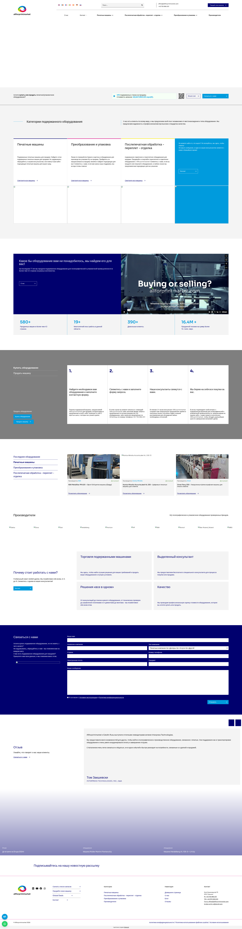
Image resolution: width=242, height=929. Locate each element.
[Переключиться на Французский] (66, 5)
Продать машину (22, 422)
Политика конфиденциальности (111, 697)
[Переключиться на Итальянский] (70, 5)
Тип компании (154, 644)
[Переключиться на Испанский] (73, 5)
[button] (231, 723)
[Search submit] (142, 5)
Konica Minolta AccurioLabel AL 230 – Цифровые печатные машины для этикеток (145, 485)
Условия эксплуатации (88, 697)
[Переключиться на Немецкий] (77, 5)
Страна (70, 652)
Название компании (75, 644)
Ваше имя (71, 636)
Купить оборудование (22, 417)
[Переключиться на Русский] (80, 5)
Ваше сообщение (74, 668)
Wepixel (126, 927)
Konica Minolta (137, 481)
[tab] (35, 368)
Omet (189, 481)
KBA (79, 481)
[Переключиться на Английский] (59, 5)
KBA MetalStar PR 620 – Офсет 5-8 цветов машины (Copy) (90, 485)
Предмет (152, 660)
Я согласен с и (96, 697)
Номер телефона (155, 652)
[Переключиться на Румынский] (62, 5)
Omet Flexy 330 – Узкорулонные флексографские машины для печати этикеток (199, 485)
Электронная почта (74, 660)
